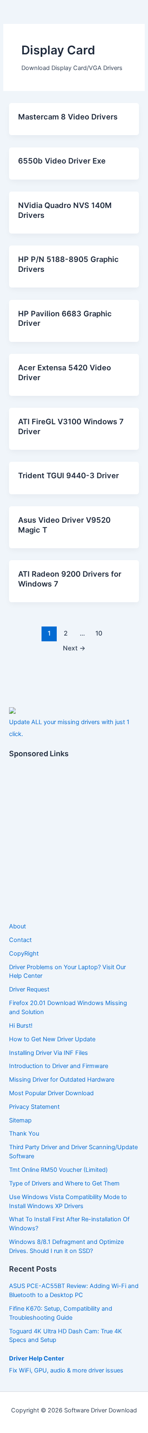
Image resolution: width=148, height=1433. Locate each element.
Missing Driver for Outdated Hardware (61, 1079)
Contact (20, 940)
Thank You (24, 1133)
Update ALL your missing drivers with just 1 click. (69, 728)
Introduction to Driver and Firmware (58, 1066)
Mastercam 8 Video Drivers (68, 116)
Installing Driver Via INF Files (48, 1053)
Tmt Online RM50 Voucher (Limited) (58, 1170)
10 (98, 633)
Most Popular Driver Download (51, 1093)
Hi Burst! (20, 1025)
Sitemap (20, 1120)
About (17, 926)
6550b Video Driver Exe (62, 160)
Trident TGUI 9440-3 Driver (68, 475)
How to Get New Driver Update (52, 1039)
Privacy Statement (34, 1106)
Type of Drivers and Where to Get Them (64, 1183)
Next (74, 648)
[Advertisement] (74, 841)
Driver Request (29, 989)
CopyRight (24, 953)
